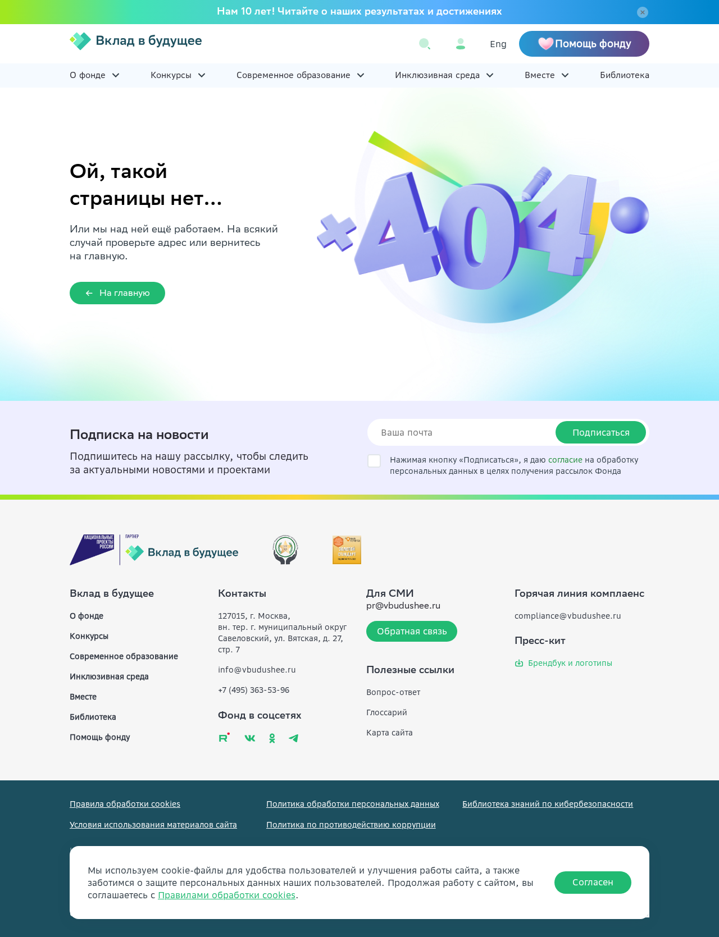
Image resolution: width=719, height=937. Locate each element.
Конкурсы (171, 75)
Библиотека (624, 75)
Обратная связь (412, 631)
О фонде (88, 75)
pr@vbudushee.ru (403, 606)
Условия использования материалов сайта (153, 825)
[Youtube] (224, 737)
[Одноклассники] (272, 738)
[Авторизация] (460, 44)
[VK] (250, 738)
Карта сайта (389, 733)
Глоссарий (386, 712)
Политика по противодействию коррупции (351, 825)
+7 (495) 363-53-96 (253, 690)
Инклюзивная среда (437, 75)
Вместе (540, 75)
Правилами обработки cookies (226, 895)
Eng (498, 43)
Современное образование (293, 75)
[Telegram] (293, 738)
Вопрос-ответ (393, 692)
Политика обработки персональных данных (352, 804)
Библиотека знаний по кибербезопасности (547, 804)
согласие (565, 460)
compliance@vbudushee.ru (568, 616)
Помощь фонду (100, 737)
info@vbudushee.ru (257, 670)
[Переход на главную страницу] (136, 44)
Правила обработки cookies (125, 804)
